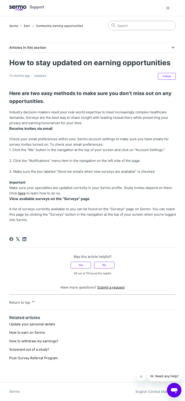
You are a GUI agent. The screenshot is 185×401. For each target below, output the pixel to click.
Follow (167, 76)
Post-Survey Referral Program (33, 358)
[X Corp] (18, 239)
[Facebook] (11, 239)
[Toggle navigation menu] (168, 8)
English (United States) (154, 392)
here (21, 193)
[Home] (26, 8)
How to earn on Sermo (27, 332)
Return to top (20, 302)
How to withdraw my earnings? (33, 341)
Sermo (13, 26)
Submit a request (111, 287)
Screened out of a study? (29, 349)
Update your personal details (32, 324)
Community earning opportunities (59, 26)
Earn (27, 26)
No (104, 265)
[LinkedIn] (24, 239)
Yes (81, 265)
